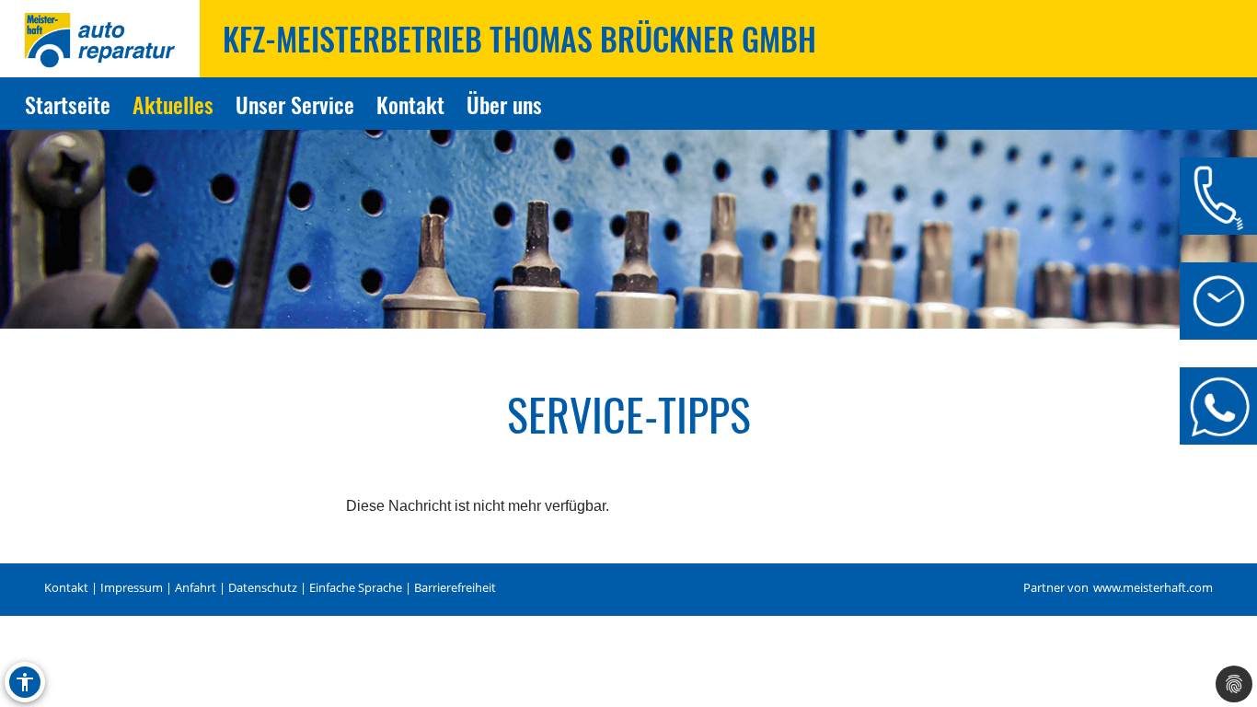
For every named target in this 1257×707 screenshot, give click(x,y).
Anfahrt (195, 588)
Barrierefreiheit (455, 588)
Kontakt (410, 104)
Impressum (131, 588)
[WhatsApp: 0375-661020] (1218, 406)
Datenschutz (262, 588)
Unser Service (295, 104)
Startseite (67, 104)
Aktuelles (173, 104)
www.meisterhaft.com (1153, 588)
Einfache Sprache (355, 588)
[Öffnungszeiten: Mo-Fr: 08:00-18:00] (1218, 301)
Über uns (504, 104)
